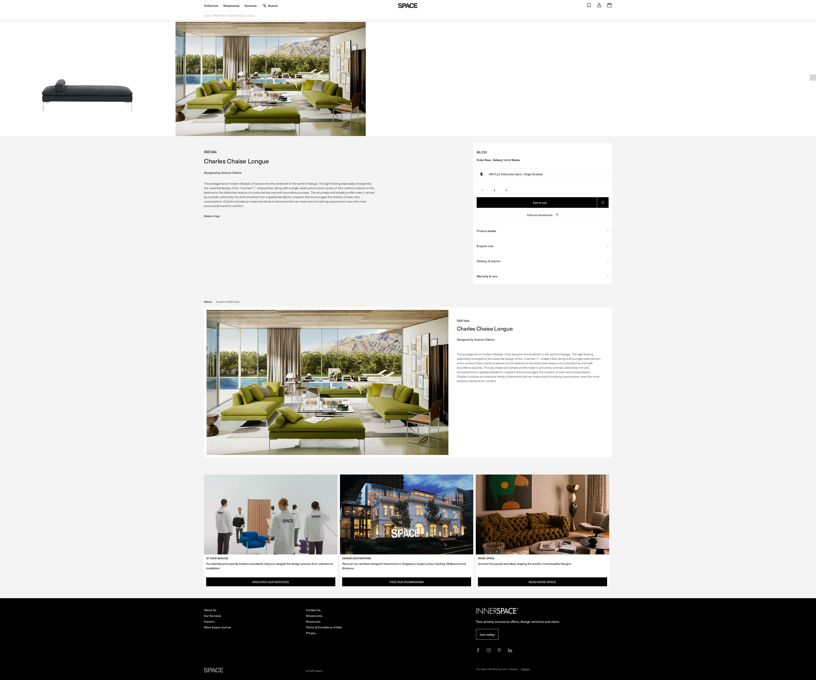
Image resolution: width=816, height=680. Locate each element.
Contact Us (313, 610)
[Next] (813, 77)
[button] (589, 6)
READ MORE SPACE (542, 582)
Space (207, 15)
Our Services (212, 615)
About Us (210, 610)
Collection (211, 5)
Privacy (311, 633)
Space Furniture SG (408, 5)
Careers (209, 621)
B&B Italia (219, 15)
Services (250, 5)
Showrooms (231, 5)
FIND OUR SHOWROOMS (407, 582)
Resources (313, 621)
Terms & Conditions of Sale (324, 627)
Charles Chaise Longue (240, 15)
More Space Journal (217, 627)
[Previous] (3, 77)
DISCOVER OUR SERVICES (270, 582)
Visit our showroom (539, 215)
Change (525, 669)
